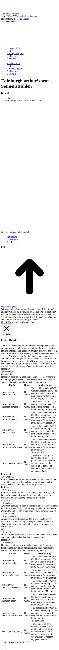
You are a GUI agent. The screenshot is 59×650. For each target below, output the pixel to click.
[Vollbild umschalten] (8, 645)
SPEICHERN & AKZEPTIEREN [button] (17, 642)
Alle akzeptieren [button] (28, 322)
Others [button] (4, 529)
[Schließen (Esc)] (2, 645)
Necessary (9, 371)
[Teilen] (5, 645)
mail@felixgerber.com (27, 16)
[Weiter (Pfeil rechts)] (5, 648)
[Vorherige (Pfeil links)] (2, 648)
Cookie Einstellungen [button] (11, 322)
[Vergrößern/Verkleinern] (11, 645)
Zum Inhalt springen (10, 13)
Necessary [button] (5, 369)
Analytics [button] (5, 500)
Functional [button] (6, 474)
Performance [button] (7, 487)
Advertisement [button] (7, 513)
